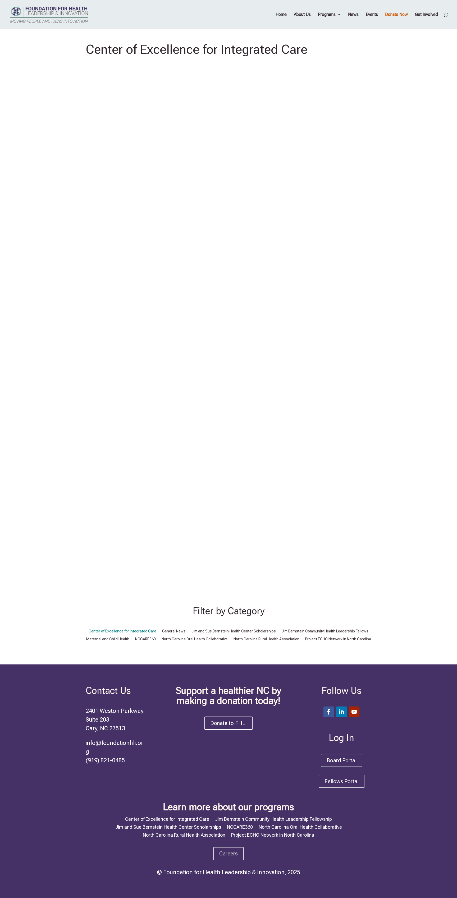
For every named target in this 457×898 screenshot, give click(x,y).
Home (281, 15)
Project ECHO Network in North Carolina (338, 639)
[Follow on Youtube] (354, 711)
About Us (302, 15)
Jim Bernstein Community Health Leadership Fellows (325, 631)
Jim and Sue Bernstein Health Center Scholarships (233, 631)
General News (312, 275)
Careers (228, 853)
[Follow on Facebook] (328, 711)
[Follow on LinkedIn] (341, 711)
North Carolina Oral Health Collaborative (195, 639)
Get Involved (426, 15)
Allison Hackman (120, 275)
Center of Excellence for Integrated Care (238, 275)
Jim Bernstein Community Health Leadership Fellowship (273, 818)
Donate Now (396, 15)
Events (372, 15)
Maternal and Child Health (107, 639)
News (353, 15)
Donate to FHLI (228, 723)
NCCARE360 (145, 639)
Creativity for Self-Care (129, 263)
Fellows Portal (342, 781)
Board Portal (342, 760)
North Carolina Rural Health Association (234, 538)
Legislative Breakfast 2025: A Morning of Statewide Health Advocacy (204, 518)
